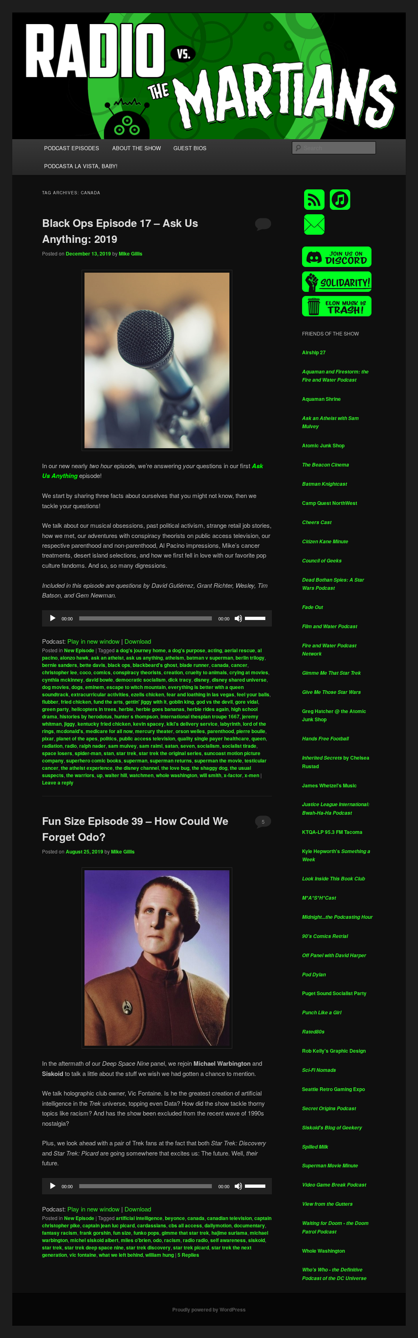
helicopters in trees (93, 709)
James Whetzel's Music (329, 785)
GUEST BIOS (190, 148)
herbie (126, 709)
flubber (50, 701)
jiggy (69, 723)
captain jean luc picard (108, 1225)
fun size (122, 1232)
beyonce (175, 1218)
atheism (174, 657)
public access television (147, 738)
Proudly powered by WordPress (209, 1309)
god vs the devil (214, 701)
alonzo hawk (74, 657)
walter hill (116, 775)
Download (138, 641)
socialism (208, 745)
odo (157, 1240)
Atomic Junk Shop (323, 445)
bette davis (92, 665)
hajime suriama (229, 1232)
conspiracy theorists (137, 672)
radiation (52, 745)
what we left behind (121, 1254)
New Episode (79, 650)
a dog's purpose (186, 650)
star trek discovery (148, 1247)
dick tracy (179, 679)
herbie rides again (208, 709)
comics (102, 672)
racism (172, 1240)
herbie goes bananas (160, 709)
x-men (252, 775)
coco (85, 672)
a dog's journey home (141, 650)
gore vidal (246, 701)
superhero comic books (93, 760)
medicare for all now (109, 731)
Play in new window (93, 641)
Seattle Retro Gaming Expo (333, 1089)
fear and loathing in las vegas (200, 694)
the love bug (175, 767)
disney (201, 679)
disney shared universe (239, 679)
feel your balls (253, 694)
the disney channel (137, 767)
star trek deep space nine (94, 1247)
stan (109, 753)
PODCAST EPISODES (71, 148)
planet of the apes (77, 738)
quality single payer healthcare (213, 738)
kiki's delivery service (192, 723)
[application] (157, 618)
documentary (249, 1225)
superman (135, 760)
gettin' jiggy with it (146, 701)
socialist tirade (239, 745)
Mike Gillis (130, 253)
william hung (159, 1254)
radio (71, 745)
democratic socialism (141, 679)
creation (173, 672)
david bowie (99, 679)
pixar (48, 738)
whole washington (176, 775)
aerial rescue (240, 650)
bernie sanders (59, 665)
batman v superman (210, 657)
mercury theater (154, 731)
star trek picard (191, 1247)
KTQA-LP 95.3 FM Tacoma (332, 832)
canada (220, 665)
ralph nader (92, 745)
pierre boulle (250, 731)
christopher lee (59, 672)
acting (215, 650)
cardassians (151, 1225)
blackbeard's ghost (155, 665)
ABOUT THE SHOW (136, 148)
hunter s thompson (136, 716)
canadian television (229, 1218)
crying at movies (248, 672)
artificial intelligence (139, 1218)
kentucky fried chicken (104, 723)
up (99, 775)
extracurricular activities (100, 694)
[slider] (256, 617)
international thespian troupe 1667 (200, 716)
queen (258, 738)
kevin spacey (148, 723)
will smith (210, 775)
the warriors (80, 775)
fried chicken (76, 701)
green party (55, 709)
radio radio (195, 1240)
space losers (57, 753)
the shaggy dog (209, 767)
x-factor (233, 775)
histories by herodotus (86, 716)
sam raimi (150, 745)
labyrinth (230, 723)
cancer (239, 665)
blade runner (194, 665)
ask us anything (144, 657)
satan (171, 745)
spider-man (88, 753)
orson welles (190, 731)
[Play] (53, 618)
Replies (188, 1254)
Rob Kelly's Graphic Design (334, 1050)
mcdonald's (69, 731)
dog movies (55, 687)
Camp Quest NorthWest (329, 503)
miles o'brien (136, 1240)
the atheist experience (87, 767)
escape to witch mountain (136, 687)
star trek (126, 753)
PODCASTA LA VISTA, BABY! (81, 166)
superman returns (171, 760)
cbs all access (185, 1225)
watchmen (141, 775)
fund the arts (108, 701)
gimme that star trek (185, 1232)
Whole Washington (323, 1250)
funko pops (146, 1232)
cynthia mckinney (62, 679)
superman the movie (218, 760)
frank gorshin (95, 1232)
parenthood (220, 731)
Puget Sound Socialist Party (334, 993)
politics (108, 738)
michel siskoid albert (94, 1240)
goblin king (181, 701)
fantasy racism (59, 1232)
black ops (119, 665)
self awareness (228, 1240)
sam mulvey (122, 745)
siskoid (256, 1240)
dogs (77, 687)
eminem (94, 687)
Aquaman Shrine (321, 398)
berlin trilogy (250, 657)
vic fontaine (82, 1254)
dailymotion (218, 1225)
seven (187, 745)
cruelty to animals (206, 672)
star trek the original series (170, 753)
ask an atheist (107, 657)
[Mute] (238, 618)
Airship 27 (314, 352)
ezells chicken (147, 694)
